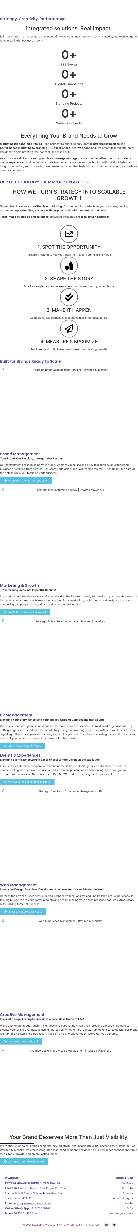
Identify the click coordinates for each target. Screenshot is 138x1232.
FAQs (130, 1208)
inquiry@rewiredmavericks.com (33, 1203)
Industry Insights (123, 1198)
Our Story (127, 1183)
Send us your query (121, 1213)
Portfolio (127, 1188)
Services (128, 1193)
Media (129, 1203)
